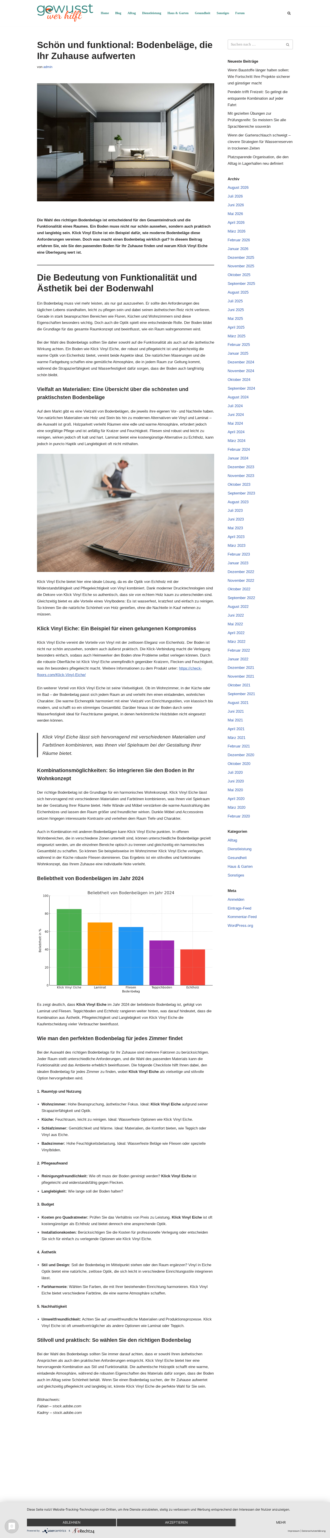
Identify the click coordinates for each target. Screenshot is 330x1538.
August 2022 (238, 606)
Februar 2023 (239, 554)
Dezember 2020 (241, 755)
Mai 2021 (235, 720)
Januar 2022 (238, 659)
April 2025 (236, 327)
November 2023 (241, 476)
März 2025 (236, 336)
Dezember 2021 (241, 668)
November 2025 (241, 266)
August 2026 (238, 187)
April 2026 (236, 222)
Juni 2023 (236, 519)
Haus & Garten (178, 13)
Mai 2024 (235, 423)
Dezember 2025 (241, 257)
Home (105, 13)
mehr (281, 1522)
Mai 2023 (235, 528)
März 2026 (236, 231)
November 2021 (241, 676)
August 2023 (238, 502)
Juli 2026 (235, 196)
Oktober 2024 (239, 380)
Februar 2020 (239, 816)
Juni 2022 (236, 615)
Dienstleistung (151, 13)
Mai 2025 (235, 318)
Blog (118, 13)
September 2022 (241, 598)
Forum (240, 13)
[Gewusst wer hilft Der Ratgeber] (65, 13)
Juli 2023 (235, 510)
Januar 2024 (238, 458)
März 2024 (236, 441)
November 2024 (241, 371)
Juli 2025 (235, 301)
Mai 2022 (235, 624)
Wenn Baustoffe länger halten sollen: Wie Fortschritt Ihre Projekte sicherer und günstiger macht (259, 76)
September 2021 (241, 694)
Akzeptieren (176, 1522)
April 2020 (236, 799)
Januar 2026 (238, 249)
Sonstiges (223, 13)
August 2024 (238, 397)
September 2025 (241, 283)
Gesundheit (202, 13)
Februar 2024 (239, 449)
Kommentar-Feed (242, 917)
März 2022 (236, 641)
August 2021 (238, 703)
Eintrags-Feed (239, 908)
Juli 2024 (235, 406)
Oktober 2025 (239, 275)
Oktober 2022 (239, 589)
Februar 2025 (239, 345)
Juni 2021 (236, 711)
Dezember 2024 (241, 362)
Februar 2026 (239, 240)
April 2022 (236, 633)
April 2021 (236, 729)
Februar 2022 (239, 650)
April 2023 (236, 537)
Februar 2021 (239, 746)
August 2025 (238, 292)
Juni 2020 (236, 781)
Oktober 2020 (239, 764)
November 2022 (241, 580)
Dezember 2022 (241, 572)
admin (47, 67)
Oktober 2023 (239, 484)
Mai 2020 (235, 790)
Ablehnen (71, 1522)
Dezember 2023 (241, 467)
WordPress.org (240, 925)
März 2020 (236, 807)
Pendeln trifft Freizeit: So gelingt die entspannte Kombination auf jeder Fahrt (258, 98)
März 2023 (236, 545)
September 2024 (241, 388)
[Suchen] (289, 13)
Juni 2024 (236, 415)
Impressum (294, 1530)
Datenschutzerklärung (314, 1530)
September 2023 (241, 493)
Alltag (132, 13)
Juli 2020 (235, 772)
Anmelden (236, 899)
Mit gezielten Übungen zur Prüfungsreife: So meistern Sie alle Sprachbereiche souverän (257, 120)
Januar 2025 (238, 353)
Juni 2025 (236, 310)
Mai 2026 (235, 214)
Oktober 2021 (239, 685)
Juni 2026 (236, 205)
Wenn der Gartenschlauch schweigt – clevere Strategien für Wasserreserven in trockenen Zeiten (260, 141)
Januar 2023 (238, 563)
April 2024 (236, 432)
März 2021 (236, 738)
